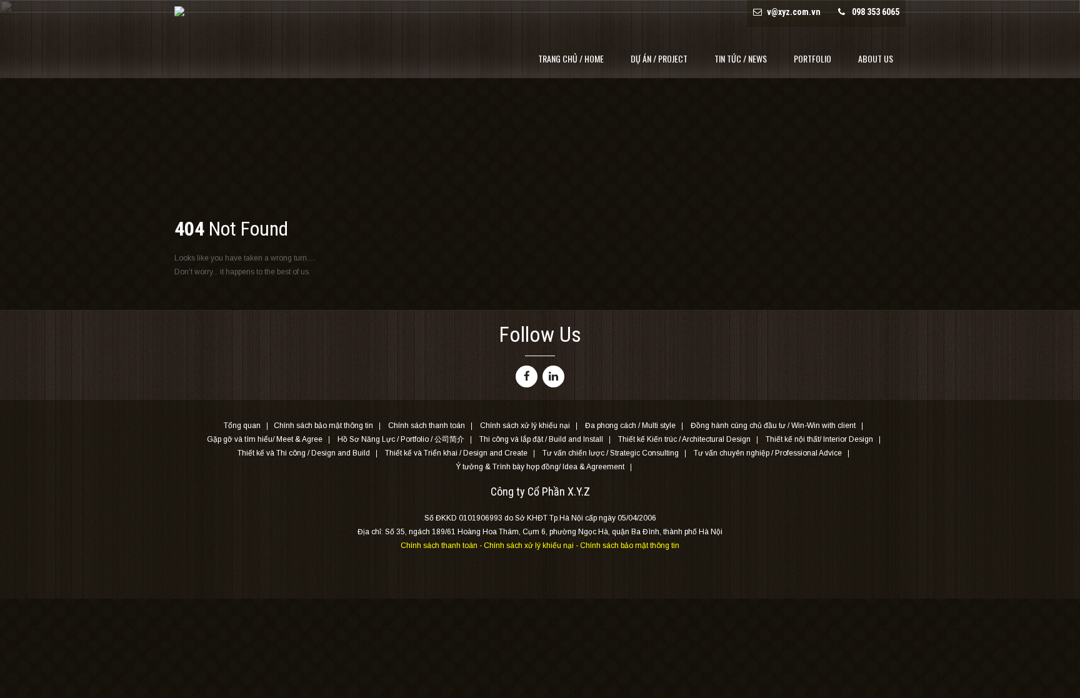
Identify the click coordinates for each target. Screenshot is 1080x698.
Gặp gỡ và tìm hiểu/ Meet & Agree (264, 440)
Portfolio (812, 58)
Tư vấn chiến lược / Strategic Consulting (610, 453)
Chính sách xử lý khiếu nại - (532, 545)
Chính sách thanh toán (426, 426)
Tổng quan (242, 426)
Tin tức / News (740, 58)
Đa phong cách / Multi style (630, 426)
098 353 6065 (875, 12)
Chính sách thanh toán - (442, 545)
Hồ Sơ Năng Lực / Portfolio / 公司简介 (401, 440)
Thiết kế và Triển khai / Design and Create (456, 453)
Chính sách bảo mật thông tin (323, 426)
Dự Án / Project (659, 58)
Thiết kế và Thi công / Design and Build (304, 453)
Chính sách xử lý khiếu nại (525, 426)
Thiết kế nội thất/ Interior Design (819, 440)
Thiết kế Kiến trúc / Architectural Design (684, 440)
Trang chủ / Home (571, 58)
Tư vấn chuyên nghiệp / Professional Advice (768, 453)
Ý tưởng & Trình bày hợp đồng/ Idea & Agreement (540, 467)
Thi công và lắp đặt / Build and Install (541, 440)
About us (875, 58)
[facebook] (527, 376)
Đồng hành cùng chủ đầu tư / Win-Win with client (773, 426)
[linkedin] (553, 376)
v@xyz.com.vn (794, 12)
